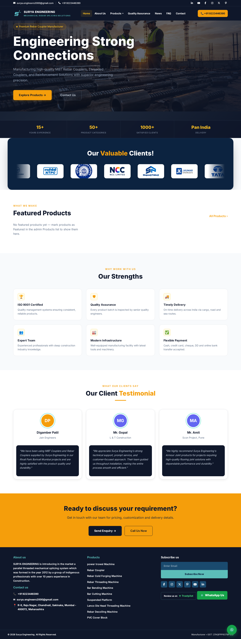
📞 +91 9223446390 (213, 13)
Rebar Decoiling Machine (102, 611)
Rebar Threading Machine (103, 581)
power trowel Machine (101, 564)
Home (86, 13)
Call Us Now (138, 530)
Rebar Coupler (96, 570)
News (158, 13)
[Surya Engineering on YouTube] (199, 3)
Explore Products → (32, 95)
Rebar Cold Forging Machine (104, 575)
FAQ (168, 13)
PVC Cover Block (97, 617)
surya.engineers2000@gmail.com (37, 599)
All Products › (218, 216)
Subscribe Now (194, 573)
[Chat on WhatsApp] (232, 630)
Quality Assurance (139, 13)
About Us (100, 13)
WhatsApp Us (214, 595)
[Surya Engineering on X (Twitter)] (219, 3)
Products (116, 13)
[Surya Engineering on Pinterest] (226, 3)
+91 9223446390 (28, 593)
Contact (180, 13)
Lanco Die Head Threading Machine (108, 605)
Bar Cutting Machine (99, 593)
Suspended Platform (99, 599)
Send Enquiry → (105, 530)
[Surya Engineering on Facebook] (205, 3)
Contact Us (68, 95)
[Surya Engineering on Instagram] (212, 3)
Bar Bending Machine (100, 587)
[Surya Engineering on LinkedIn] (192, 3)
